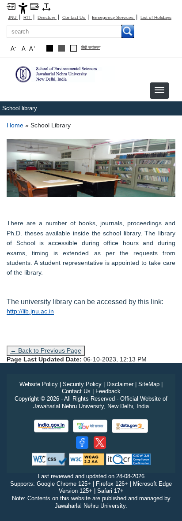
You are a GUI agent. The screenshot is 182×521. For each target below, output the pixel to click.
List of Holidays (155, 17)
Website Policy (38, 384)
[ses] (64, 74)
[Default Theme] (73, 48)
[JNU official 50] (100, 442)
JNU (13, 17)
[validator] (49, 458)
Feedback (108, 391)
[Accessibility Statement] (23, 7)
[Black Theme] (49, 48)
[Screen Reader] (34, 6)
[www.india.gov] (51, 426)
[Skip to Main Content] (11, 6)
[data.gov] (130, 426)
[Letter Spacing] (46, 6)
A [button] (32, 48)
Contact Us (74, 17)
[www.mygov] (90, 426)
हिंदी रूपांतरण (90, 48)
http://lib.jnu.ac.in (30, 311)
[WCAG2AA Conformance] (86, 458)
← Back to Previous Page (45, 350)
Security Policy (82, 384)
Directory (47, 17)
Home (15, 125)
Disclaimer (119, 384)
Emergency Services (113, 17)
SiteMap (148, 384)
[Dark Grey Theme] (61, 48)
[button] (159, 90)
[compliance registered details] (128, 458)
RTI (27, 17)
